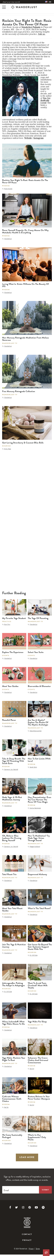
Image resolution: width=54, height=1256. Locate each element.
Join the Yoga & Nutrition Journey (14, 946)
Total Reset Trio (9, 874)
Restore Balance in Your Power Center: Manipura (39, 1098)
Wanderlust (8, 238)
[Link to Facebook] (10, 1207)
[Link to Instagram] (23, 1207)
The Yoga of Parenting (38, 618)
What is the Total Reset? (39, 908)
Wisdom (6, 186)
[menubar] (48, 2)
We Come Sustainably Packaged (12, 1136)
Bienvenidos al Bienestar (39, 686)
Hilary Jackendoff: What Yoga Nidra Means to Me (13, 1023)
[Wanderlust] (24, 7)
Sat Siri (32, 1068)
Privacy (27, 1240)
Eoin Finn (7, 624)
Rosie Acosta (8, 188)
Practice (6, 621)
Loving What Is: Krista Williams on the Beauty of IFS (25, 285)
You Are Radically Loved (45, 100)
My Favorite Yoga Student (14, 618)
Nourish (6, 446)
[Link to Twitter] (16, 1207)
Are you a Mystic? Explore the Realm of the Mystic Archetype (38, 722)
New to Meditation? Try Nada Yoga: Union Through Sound (39, 838)
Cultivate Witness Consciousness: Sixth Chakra (11, 1099)
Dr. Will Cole (33, 955)
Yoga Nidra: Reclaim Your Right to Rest (13, 1059)
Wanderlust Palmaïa (30, 27)
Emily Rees (7, 449)
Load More (27, 1157)
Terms (38, 1248)
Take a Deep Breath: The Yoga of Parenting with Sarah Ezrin (13, 761)
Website (28, 138)
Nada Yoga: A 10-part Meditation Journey (12, 798)
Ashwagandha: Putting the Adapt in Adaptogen (13, 984)
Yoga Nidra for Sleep (37, 1021)
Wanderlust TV (9, 343)
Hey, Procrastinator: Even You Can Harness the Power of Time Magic (39, 800)
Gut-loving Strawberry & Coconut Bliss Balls (22, 442)
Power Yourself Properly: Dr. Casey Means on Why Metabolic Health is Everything (25, 231)
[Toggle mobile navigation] (4, 7)
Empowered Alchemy (37, 874)
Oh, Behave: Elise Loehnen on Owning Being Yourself (11, 838)
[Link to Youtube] (36, 1207)
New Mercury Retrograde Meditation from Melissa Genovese (25, 339)
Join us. (41, 34)
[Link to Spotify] (43, 1207)
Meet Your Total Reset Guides (12, 909)
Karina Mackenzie (35, 808)
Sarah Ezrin (33, 767)
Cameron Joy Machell (11, 769)
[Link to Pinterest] (29, 1207)
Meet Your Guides (10, 686)
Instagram (38, 138)
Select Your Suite (35, 652)
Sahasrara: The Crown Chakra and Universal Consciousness (38, 1060)
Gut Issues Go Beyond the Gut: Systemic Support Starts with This (40, 947)
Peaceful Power (9, 720)
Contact (27, 1234)
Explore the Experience (12, 652)
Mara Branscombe (35, 731)
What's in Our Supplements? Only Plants (37, 1137)
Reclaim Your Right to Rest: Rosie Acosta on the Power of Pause (25, 181)
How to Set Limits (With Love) (39, 760)
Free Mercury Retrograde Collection (18, 391)
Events (5, 655)
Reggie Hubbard (35, 846)
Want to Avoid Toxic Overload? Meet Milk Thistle (38, 985)
